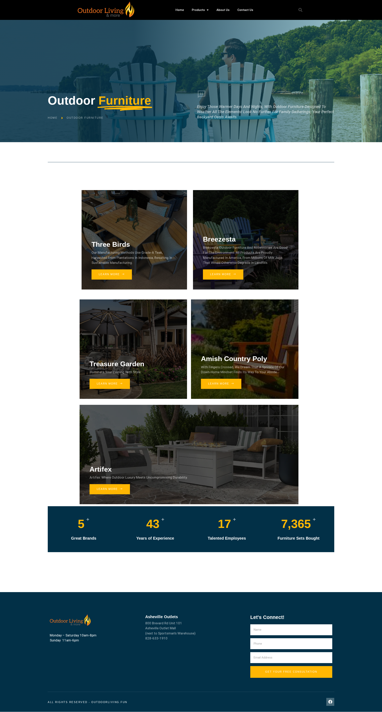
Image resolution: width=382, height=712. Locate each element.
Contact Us (245, 10)
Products (198, 10)
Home (179, 10)
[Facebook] (330, 702)
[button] (300, 10)
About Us (222, 10)
